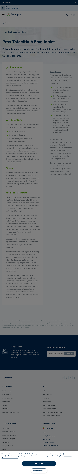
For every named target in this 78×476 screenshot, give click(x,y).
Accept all (39, 463)
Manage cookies (39, 471)
